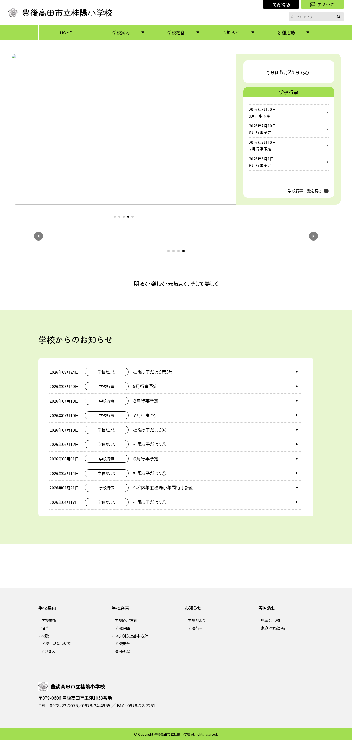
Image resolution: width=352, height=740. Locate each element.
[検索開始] (340, 16)
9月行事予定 (259, 116)
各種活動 (286, 32)
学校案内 (121, 32)
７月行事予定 (260, 149)
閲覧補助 (281, 4)
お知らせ (231, 32)
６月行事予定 (260, 165)
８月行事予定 (260, 132)
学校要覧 (49, 620)
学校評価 (122, 628)
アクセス (326, 4)
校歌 (45, 635)
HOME (66, 32)
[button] (20, 124)
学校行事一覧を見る (305, 191)
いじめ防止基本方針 (131, 635)
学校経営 (176, 32)
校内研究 (122, 651)
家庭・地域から (273, 628)
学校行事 (195, 628)
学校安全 (122, 643)
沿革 (45, 628)
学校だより (197, 620)
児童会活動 (270, 620)
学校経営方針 (126, 620)
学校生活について (56, 643)
